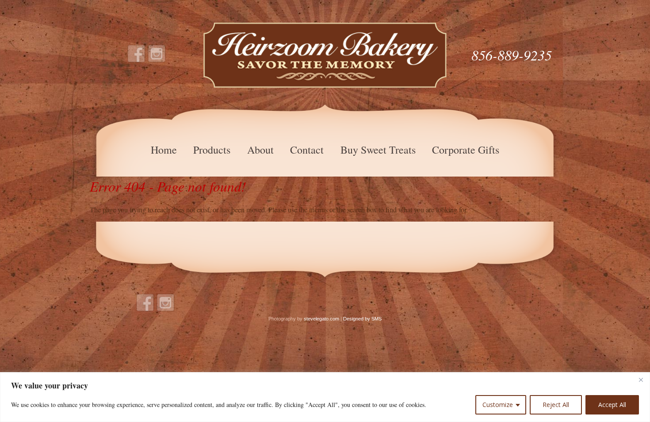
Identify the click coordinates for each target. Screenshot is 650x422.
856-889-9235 (511, 54)
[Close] (640, 379)
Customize (497, 404)
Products (211, 150)
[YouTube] (157, 54)
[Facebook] (136, 54)
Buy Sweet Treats (378, 150)
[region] (325, 397)
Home (164, 150)
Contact (307, 150)
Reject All (556, 404)
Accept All (612, 404)
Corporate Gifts (465, 150)
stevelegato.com (321, 318)
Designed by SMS (362, 318)
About (260, 150)
